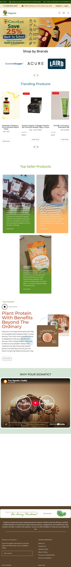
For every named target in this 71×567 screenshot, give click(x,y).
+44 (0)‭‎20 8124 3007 (10, 6)
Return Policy (43, 552)
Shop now (35, 139)
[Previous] (34, 75)
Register (59, 6)
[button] (59, 13)
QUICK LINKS (41, 565)
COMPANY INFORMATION (45, 539)
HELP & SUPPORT (6, 565)
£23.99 (24, 132)
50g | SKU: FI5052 (35, 130)
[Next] (37, 75)
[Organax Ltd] (9, 13)
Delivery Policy (43, 549)
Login (66, 6)
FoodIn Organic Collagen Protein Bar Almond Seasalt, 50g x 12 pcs (35, 126)
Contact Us (42, 546)
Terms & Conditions (45, 558)
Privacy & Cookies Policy (46, 555)
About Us (41, 543)
